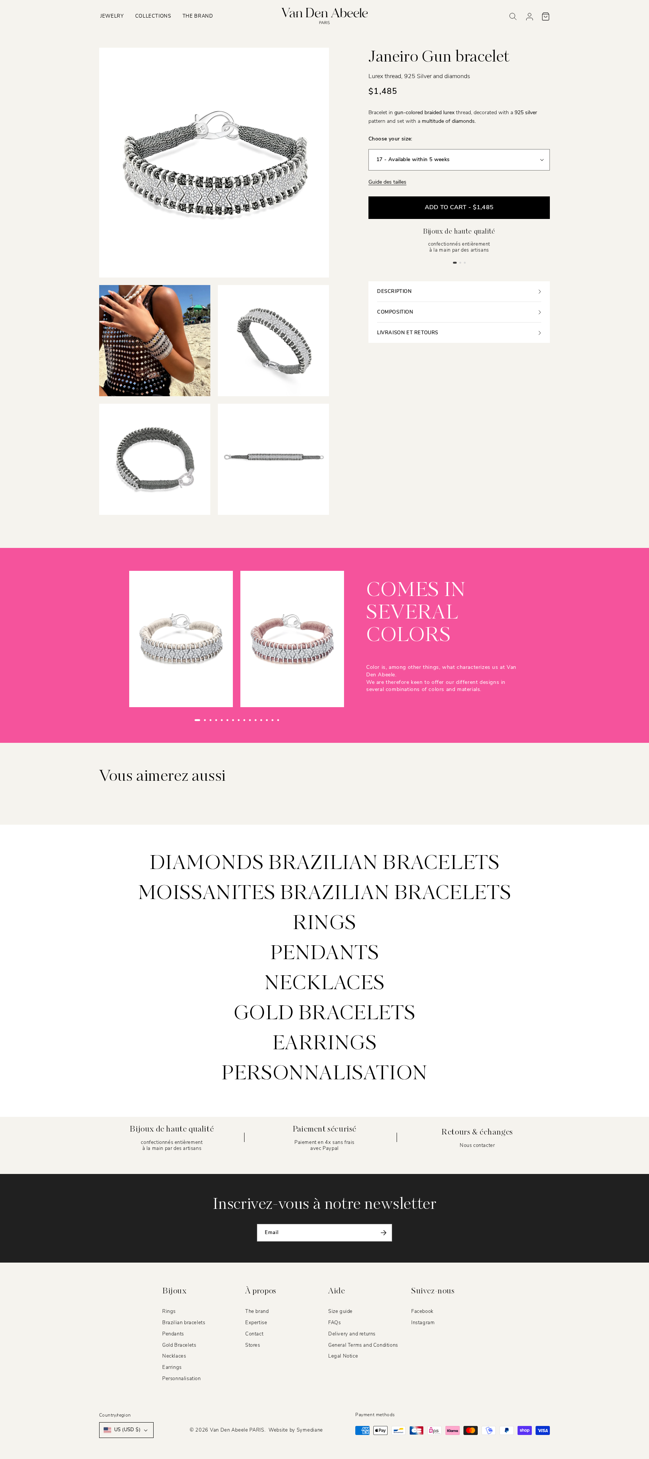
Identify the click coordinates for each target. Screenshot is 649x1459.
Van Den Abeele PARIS (237, 1430)
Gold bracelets (324, 1014)
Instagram (423, 1322)
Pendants (324, 954)
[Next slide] (293, 720)
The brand (257, 1311)
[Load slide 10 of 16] (250, 720)
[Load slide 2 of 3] (460, 262)
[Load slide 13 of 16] (267, 720)
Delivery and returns (352, 1334)
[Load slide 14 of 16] (272, 720)
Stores (252, 1345)
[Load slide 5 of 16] (222, 720)
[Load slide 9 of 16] (244, 720)
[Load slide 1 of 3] (454, 262)
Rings (324, 923)
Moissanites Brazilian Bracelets (325, 893)
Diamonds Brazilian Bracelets (324, 863)
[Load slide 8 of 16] (238, 720)
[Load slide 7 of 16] (233, 720)
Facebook (422, 1311)
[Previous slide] (180, 720)
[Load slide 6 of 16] (227, 720)
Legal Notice (343, 1356)
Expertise (256, 1322)
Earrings (324, 1044)
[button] (112, 16)
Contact (254, 1334)
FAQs (334, 1322)
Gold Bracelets (179, 1345)
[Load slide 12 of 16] (261, 720)
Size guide (340, 1311)
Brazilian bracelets (183, 1322)
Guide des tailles (387, 182)
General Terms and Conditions (363, 1345)
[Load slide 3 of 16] (210, 720)
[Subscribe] (383, 1233)
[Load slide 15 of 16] (278, 720)
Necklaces (324, 984)
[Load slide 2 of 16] (205, 720)
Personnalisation (324, 1074)
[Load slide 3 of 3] (464, 262)
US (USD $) (127, 1429)
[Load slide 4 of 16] (216, 720)
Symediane (310, 1430)
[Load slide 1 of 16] (197, 720)
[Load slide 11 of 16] (255, 720)
